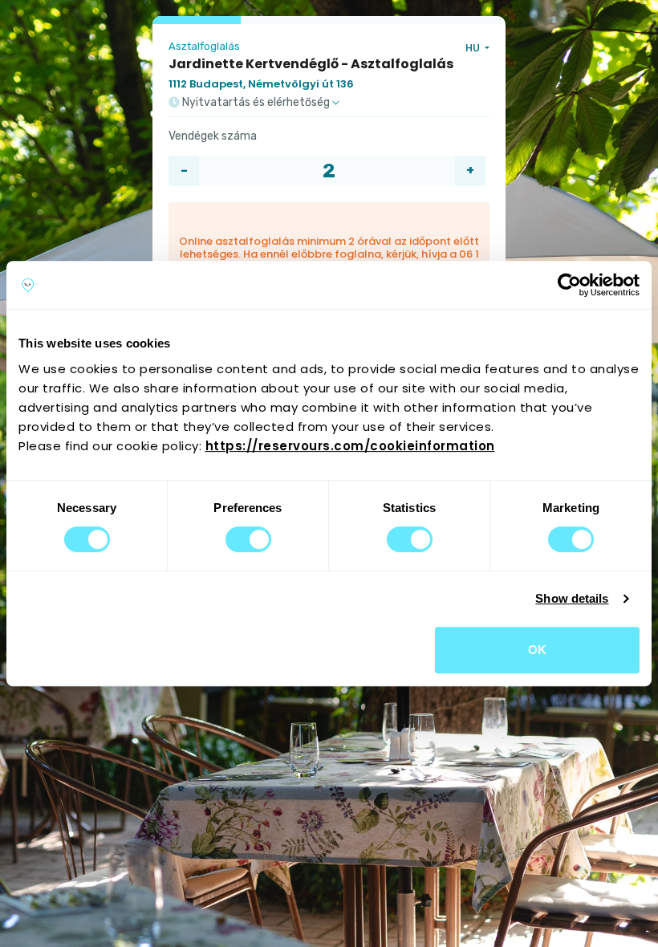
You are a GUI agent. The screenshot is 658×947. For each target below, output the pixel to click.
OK (537, 649)
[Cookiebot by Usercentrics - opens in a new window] (569, 285)
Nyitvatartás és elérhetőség (256, 102)
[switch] (248, 539)
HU (473, 47)
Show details (571, 598)
